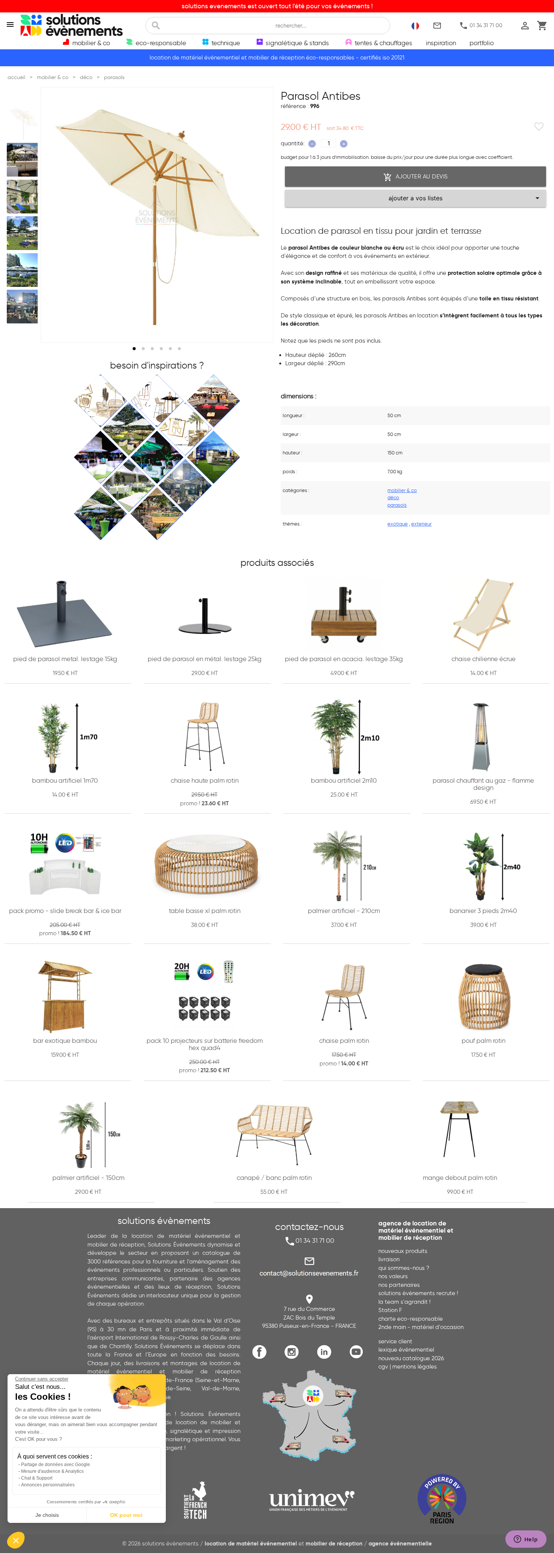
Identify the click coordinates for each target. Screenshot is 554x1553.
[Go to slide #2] (24, 160)
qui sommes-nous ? (403, 1268)
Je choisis (47, 1515)
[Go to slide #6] (24, 307)
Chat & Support (36, 1478)
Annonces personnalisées (48, 1484)
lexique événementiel (406, 1349)
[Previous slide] (53, 215)
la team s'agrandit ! (404, 1301)
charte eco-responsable (410, 1318)
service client (395, 1341)
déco (393, 497)
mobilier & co (402, 490)
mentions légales (414, 1366)
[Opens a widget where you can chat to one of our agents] (525, 1539)
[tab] (134, 348)
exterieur (421, 524)
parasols (397, 505)
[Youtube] (358, 1358)
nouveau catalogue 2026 (411, 1358)
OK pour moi (126, 1515)
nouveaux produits (402, 1251)
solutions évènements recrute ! (418, 1293)
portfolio (482, 43)
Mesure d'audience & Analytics (52, 1471)
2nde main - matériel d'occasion (421, 1327)
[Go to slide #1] (24, 123)
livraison (388, 1259)
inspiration (441, 43)
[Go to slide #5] (24, 270)
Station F (390, 1310)
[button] (16, 1540)
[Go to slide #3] (24, 196)
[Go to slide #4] (24, 233)
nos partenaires (399, 1285)
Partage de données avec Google (55, 1464)
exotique (397, 524)
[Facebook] (261, 1358)
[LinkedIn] (326, 1358)
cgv (383, 1366)
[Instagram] (293, 1358)
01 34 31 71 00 (480, 25)
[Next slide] (260, 215)
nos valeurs (393, 1276)
